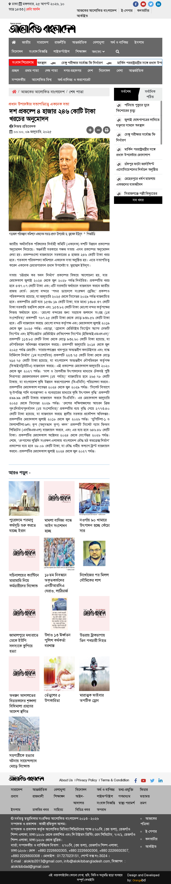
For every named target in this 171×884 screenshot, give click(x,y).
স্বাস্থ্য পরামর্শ (126, 803)
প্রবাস (14, 796)
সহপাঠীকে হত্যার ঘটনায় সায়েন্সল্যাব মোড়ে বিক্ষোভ (23, 761)
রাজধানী (38, 796)
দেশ (90, 70)
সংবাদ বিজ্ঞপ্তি (38, 51)
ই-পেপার (126, 10)
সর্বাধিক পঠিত (150, 94)
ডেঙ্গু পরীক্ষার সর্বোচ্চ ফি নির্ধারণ (73, 62)
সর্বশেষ (126, 91)
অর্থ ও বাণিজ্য (119, 42)
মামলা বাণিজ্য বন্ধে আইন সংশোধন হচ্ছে (58, 526)
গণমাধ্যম (124, 796)
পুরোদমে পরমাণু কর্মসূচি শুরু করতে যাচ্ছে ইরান (22, 525)
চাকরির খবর (41, 809)
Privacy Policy (86, 780)
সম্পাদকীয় (19, 79)
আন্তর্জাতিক (79, 42)
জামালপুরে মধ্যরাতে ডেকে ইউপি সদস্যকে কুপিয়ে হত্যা (23, 643)
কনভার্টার (143, 10)
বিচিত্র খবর (82, 809)
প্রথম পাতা (32, 70)
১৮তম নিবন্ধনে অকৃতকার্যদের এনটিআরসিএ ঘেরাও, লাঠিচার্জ (56, 583)
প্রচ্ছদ (15, 70)
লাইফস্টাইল (61, 51)
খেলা (119, 70)
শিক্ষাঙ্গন (81, 51)
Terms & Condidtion (114, 780)
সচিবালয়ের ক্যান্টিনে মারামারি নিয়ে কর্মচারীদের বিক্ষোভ (24, 581)
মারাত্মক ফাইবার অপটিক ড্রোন (92, 698)
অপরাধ (101, 809)
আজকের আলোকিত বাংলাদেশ (96, 10)
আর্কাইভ (82, 16)
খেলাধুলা (98, 42)
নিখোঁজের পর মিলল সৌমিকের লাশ (94, 577)
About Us (66, 780)
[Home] (14, 42)
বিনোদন (17, 51)
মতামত (145, 796)
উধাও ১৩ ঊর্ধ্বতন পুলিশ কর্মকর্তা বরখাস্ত (58, 640)
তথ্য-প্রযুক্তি (125, 789)
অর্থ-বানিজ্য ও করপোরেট (74, 79)
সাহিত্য (58, 809)
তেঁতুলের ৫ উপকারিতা (53, 698)
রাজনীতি (60, 42)
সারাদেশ (42, 42)
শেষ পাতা (51, 70)
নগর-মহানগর (72, 70)
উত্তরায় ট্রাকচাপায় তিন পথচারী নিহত (93, 638)
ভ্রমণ (143, 803)
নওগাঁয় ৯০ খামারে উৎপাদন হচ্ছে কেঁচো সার (95, 525)
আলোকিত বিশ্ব (41, 79)
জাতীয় (26, 42)
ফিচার (144, 789)
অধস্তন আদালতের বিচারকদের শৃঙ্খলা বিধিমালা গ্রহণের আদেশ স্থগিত (22, 703)
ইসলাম (139, 42)
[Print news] (106, 130)
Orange (139, 880)
